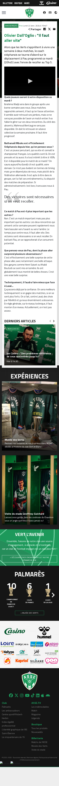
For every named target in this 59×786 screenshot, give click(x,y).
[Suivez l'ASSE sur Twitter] (16, 695)
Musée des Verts (39, 746)
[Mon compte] (43, 12)
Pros (20, 25)
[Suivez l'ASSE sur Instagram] (21, 695)
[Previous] (50, 320)
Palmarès (6, 706)
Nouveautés (37, 732)
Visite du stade (38, 749)
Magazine (36, 714)
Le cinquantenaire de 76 (13, 737)
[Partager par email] (54, 29)
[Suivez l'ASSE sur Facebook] (11, 695)
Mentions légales (32, 757)
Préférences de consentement (29, 760)
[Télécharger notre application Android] (48, 695)
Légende (35, 718)
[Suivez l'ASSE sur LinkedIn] (37, 695)
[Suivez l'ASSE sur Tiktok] (32, 695)
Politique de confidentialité (48, 757)
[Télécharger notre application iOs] (42, 695)
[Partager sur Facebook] (44, 29)
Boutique (18, 3)
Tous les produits (39, 728)
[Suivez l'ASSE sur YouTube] (27, 695)
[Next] (53, 320)
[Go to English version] (54, 12)
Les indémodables (40, 706)
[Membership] (49, 12)
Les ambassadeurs (11, 710)
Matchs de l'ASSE (39, 742)
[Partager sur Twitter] (49, 29)
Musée (27, 3)
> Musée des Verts (29, 612)
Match (34, 710)
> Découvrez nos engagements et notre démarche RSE (29, 559)
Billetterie (8, 3)
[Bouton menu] (4, 12)
